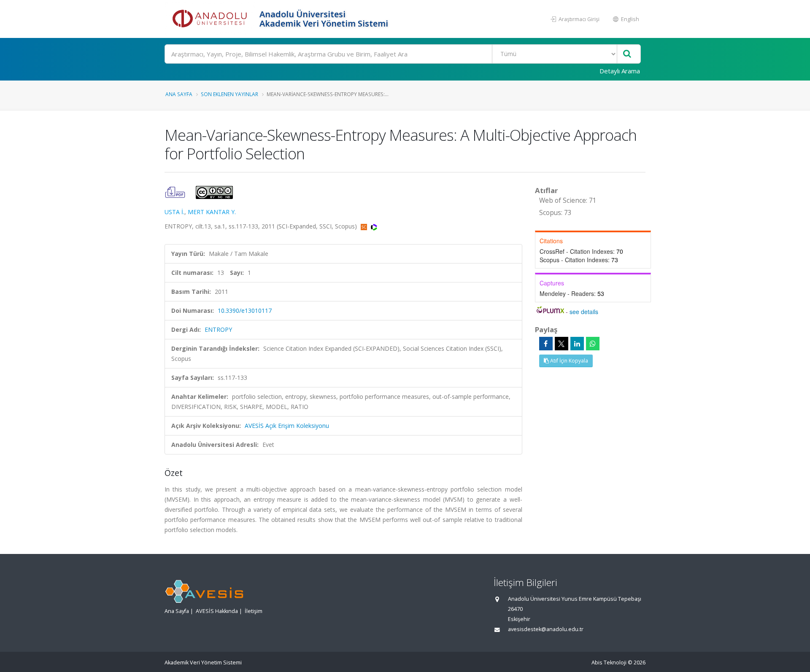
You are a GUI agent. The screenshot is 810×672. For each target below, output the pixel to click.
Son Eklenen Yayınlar (229, 94)
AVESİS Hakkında (217, 611)
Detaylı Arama (619, 71)
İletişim (253, 611)
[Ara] (627, 54)
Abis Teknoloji (608, 662)
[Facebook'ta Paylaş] (546, 343)
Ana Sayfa (178, 94)
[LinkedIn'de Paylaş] (577, 343)
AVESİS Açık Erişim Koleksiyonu (287, 426)
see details (584, 311)
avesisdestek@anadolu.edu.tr (545, 629)
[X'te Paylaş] (561, 343)
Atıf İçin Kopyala (568, 360)
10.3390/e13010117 (245, 310)
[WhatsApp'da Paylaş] (592, 343)
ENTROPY (218, 329)
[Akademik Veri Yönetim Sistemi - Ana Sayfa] (211, 19)
